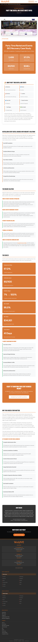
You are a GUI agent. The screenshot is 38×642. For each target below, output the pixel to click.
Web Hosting (4, 613)
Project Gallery (4, 624)
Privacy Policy (4, 631)
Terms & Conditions (4, 632)
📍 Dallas (20, 582)
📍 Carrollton (3, 586)
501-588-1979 (31, 1)
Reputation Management (6, 618)
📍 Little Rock (4, 576)
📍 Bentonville (4, 578)
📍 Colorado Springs (4, 582)
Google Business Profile (22, 242)
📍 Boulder (20, 580)
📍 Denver (3, 580)
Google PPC (4, 615)
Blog (2, 628)
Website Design (5, 593)
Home (2, 4)
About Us (3, 622)
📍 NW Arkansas (21, 576)
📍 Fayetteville (21, 578)
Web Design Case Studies (5, 625)
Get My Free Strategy (19, 534)
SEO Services (5, 574)
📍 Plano (20, 584)
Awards (3, 629)
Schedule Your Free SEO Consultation (19, 397)
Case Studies (5, 4)
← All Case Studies (4, 38)
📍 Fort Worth (4, 584)
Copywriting (4, 612)
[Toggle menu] (36, 2)
